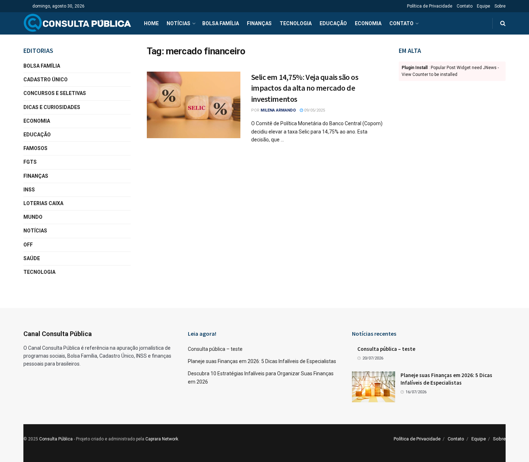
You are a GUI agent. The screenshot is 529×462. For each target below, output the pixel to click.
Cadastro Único (45, 79)
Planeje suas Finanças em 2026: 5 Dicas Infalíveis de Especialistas (262, 361)
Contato (465, 6)
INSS (29, 189)
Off (28, 245)
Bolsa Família (220, 23)
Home (151, 23)
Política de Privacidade (429, 6)
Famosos (35, 148)
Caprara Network (161, 438)
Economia (368, 23)
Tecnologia (296, 23)
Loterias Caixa (43, 203)
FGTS (30, 162)
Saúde (31, 258)
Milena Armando (278, 110)
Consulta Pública (56, 438)
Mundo (32, 217)
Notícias (178, 23)
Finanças (259, 23)
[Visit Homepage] (77, 23)
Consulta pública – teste (215, 349)
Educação (333, 23)
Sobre (500, 6)
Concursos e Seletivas (54, 93)
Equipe (483, 6)
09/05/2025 (314, 110)
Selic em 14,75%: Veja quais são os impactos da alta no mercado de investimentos (304, 88)
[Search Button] (503, 23)
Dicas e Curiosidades (51, 107)
